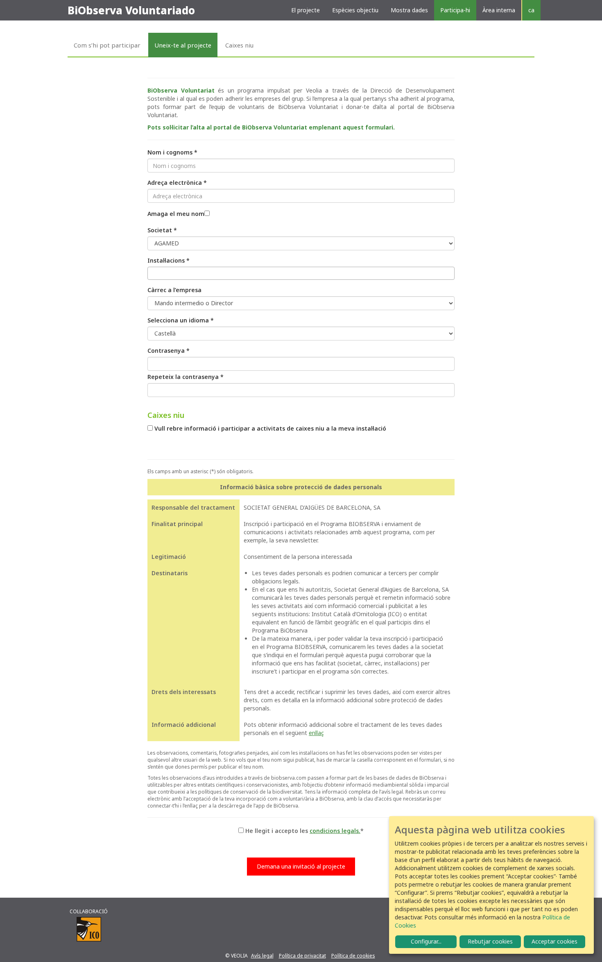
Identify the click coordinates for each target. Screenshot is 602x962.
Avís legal (262, 955)
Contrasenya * (168, 350)
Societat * (162, 230)
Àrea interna (498, 10)
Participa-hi (455, 10)
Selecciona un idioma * (180, 320)
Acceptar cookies (554, 941)
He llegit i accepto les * (304, 831)
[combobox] (301, 273)
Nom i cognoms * (172, 152)
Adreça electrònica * (177, 182)
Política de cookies (353, 955)
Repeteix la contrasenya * (185, 377)
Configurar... (426, 941)
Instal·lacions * (168, 260)
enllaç (316, 733)
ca (531, 10)
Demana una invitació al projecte (301, 866)
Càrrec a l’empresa (174, 290)
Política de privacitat (302, 955)
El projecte (305, 10)
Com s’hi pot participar (107, 45)
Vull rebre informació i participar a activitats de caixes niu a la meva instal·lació (270, 428)
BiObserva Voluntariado (131, 10)
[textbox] (152, 273)
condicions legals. (335, 831)
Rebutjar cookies (490, 941)
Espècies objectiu (355, 10)
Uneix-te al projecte (182, 45)
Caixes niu (239, 45)
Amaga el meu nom (175, 214)
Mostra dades (409, 10)
